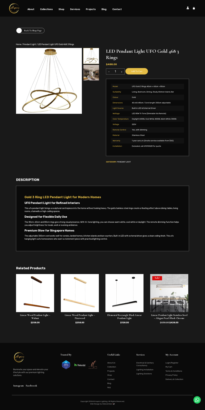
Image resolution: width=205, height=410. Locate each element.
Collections (46, 9)
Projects (91, 9)
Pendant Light (29, 44)
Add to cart (136, 71)
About (30, 9)
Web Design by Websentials (101, 404)
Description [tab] (27, 180)
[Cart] (193, 8)
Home (18, 44)
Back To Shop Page (33, 30)
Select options (124, 305)
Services (75, 9)
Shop (61, 9)
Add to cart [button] (35, 305)
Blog (104, 9)
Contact (117, 9)
